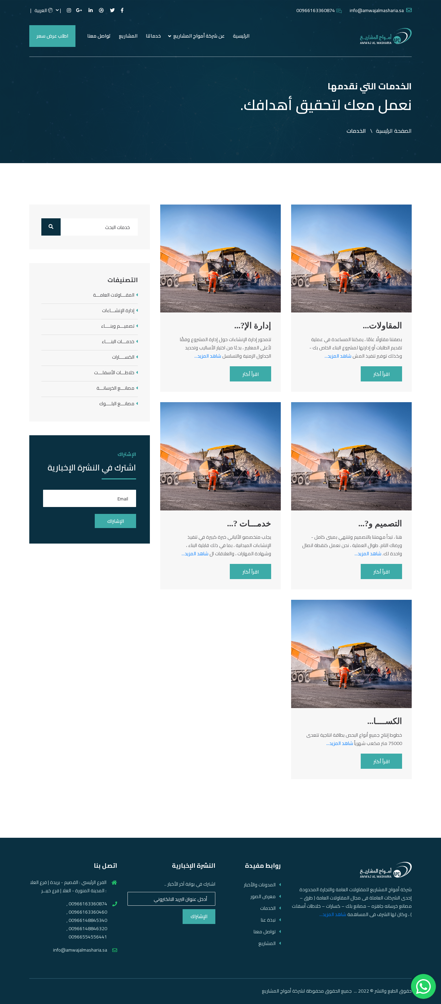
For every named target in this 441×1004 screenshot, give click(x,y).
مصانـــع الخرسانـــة (115, 388)
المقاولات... (382, 325)
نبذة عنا (268, 920)
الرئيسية (241, 35)
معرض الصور (263, 896)
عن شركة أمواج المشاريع (199, 35)
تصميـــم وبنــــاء (117, 326)
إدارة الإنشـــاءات (118, 310)
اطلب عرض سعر (52, 35)
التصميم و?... (380, 523)
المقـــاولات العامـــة (113, 295)
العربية (41, 10)
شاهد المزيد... (338, 355)
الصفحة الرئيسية (394, 131)
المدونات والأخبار (260, 884)
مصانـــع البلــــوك (116, 403)
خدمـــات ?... (249, 523)
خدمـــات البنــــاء (118, 341)
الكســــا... (384, 721)
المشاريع (128, 35)
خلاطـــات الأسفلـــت (114, 372)
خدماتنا (153, 35)
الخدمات (268, 908)
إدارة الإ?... (252, 325)
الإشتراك (199, 916)
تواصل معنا (99, 35)
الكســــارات (123, 357)
